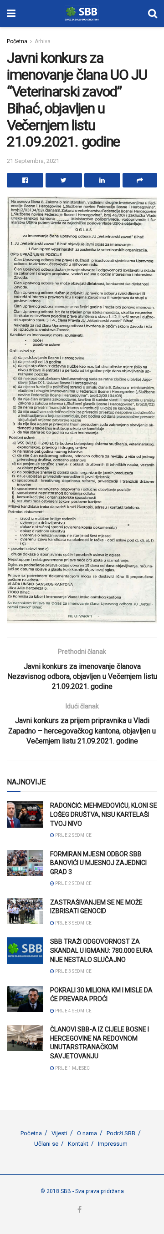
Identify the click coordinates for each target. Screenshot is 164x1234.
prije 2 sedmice (73, 835)
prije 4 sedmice (73, 1010)
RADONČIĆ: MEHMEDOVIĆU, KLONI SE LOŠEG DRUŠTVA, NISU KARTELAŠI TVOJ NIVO (103, 814)
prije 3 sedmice (73, 923)
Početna (17, 41)
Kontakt (78, 1143)
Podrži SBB (121, 1133)
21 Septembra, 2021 (33, 160)
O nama (87, 1133)
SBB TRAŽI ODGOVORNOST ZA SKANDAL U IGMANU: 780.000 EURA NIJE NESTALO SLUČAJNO (101, 950)
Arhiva (43, 41)
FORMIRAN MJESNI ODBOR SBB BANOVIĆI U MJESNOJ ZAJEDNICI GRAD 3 (98, 862)
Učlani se (46, 1143)
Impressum (113, 1143)
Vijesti (59, 1133)
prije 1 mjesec (72, 1068)
